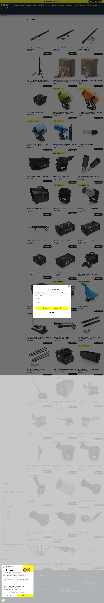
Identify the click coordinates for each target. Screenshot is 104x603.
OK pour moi (25, 595)
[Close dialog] (69, 286)
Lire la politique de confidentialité (10, 583)
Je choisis (9, 595)
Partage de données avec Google (11, 587)
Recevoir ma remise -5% (52, 308)
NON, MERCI (52, 312)
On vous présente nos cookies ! (10, 589)
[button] (3, 600)
